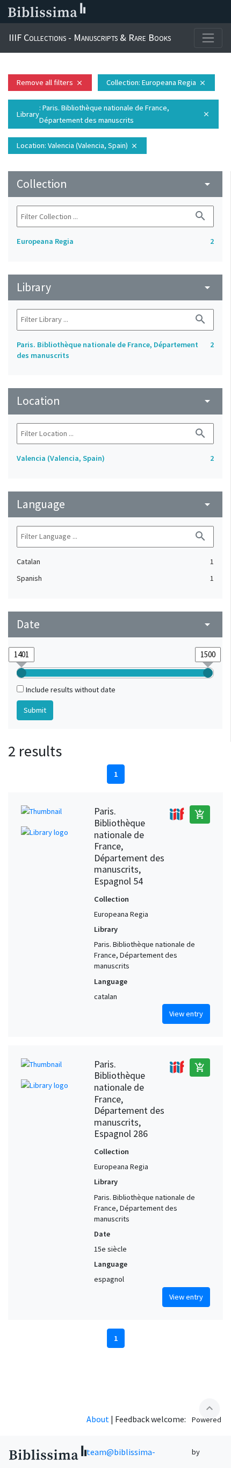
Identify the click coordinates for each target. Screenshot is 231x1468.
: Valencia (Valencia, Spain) (77, 145)
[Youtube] (185, 12)
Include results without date (71, 689)
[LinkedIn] (134, 12)
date (115, 624)
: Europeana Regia (156, 82)
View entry (186, 1014)
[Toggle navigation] (208, 38)
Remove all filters (50, 82)
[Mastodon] (168, 12)
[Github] (203, 12)
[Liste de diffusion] (117, 12)
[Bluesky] (151, 12)
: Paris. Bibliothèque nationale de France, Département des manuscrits (113, 114)
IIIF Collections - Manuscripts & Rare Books (90, 37)
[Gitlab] (220, 12)
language (115, 504)
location (115, 401)
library (115, 287)
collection (115, 184)
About (97, 1419)
